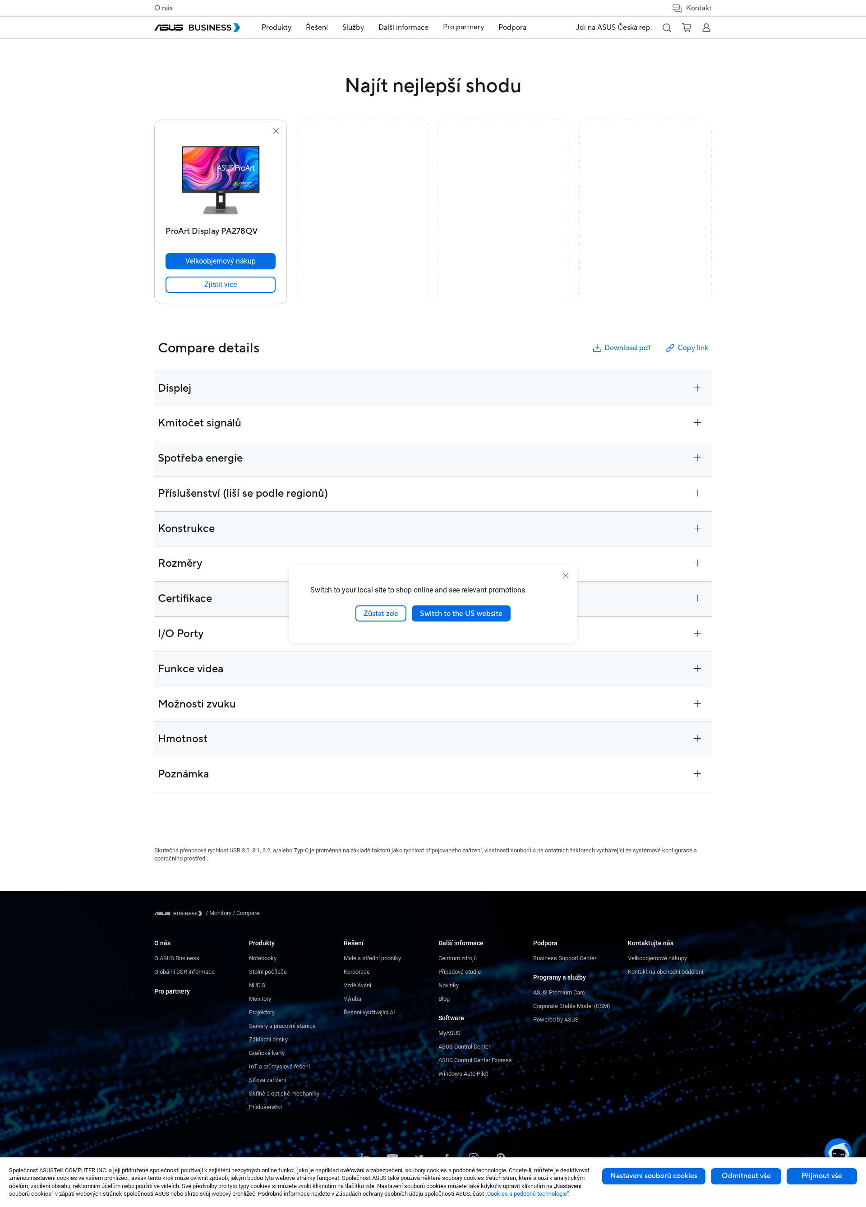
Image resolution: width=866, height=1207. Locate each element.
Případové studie (459, 971)
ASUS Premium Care (559, 992)
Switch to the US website (461, 613)
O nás (163, 8)
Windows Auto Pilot (463, 1073)
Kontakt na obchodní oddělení (665, 971)
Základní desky (268, 1039)
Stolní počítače (268, 971)
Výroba (352, 998)
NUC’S (257, 985)
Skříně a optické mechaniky (284, 1093)
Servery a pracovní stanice (282, 1025)
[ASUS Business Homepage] (197, 27)
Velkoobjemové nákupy (657, 958)
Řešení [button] (317, 27)
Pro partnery (172, 991)
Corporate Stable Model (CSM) (571, 1006)
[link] (221, 285)
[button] (666, 27)
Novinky (448, 985)
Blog (444, 998)
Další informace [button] (403, 27)
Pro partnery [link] (463, 27)
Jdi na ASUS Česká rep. (614, 27)
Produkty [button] (276, 27)
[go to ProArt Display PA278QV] (220, 179)
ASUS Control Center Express (475, 1060)
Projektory (262, 1012)
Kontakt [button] (699, 8)
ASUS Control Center (464, 1046)
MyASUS (449, 1033)
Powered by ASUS (556, 1019)
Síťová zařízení (267, 1080)
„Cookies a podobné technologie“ (527, 1193)
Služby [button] (353, 27)
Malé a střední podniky (372, 958)
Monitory (260, 998)
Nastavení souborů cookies (653, 1175)
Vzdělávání (357, 985)
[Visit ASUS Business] (180, 913)
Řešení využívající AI (369, 1012)
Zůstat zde (381, 613)
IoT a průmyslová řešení (279, 1066)
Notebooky (262, 958)
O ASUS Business (176, 958)
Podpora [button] (512, 27)
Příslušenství (265, 1107)
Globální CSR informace (184, 971)
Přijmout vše (822, 1175)
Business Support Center (564, 958)
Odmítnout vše (746, 1175)
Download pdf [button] (627, 347)
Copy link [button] (692, 347)
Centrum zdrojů (457, 958)
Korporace (357, 971)
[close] (565, 575)
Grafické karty (267, 1053)
